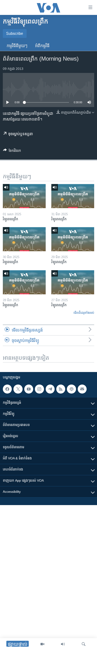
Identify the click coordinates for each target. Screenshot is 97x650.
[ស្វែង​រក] (84, 644)
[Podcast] (71, 389)
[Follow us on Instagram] (39, 389)
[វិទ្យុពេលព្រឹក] (24, 196)
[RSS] (60, 389)
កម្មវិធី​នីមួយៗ (17, 45)
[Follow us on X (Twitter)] (17, 389)
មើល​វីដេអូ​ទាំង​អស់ (83, 312)
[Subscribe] (82, 389)
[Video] (42, 644)
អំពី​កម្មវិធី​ (42, 45)
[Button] (12, 151)
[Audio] (63, 644)
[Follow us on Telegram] (50, 389)
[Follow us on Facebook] (7, 389)
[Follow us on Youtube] (28, 389)
